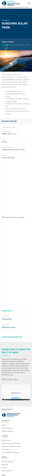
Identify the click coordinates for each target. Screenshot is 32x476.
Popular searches (7, 431)
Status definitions (7, 470)
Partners (4, 467)
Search (4, 425)
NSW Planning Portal (8, 327)
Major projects (6, 440)
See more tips (10, 379)
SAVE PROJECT (7, 127)
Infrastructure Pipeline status (11, 443)
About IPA (5, 464)
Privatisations (6, 449)
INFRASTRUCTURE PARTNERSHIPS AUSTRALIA (18, 7)
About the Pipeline (8, 461)
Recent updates (7, 428)
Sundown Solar (7, 319)
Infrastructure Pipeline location (11, 446)
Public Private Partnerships (10, 452)
